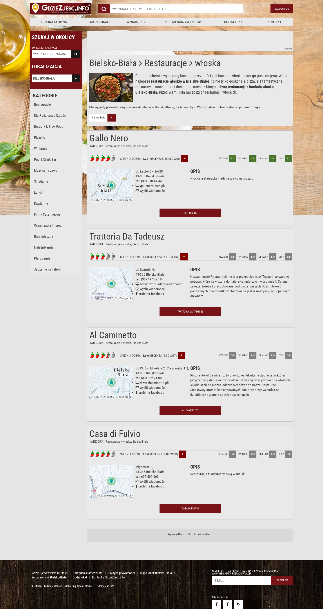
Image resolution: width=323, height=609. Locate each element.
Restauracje (42, 104)
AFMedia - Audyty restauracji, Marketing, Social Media (62, 586)
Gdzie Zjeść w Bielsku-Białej (49, 573)
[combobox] (176, 8)
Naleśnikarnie (44, 247)
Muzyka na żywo (45, 170)
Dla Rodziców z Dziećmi (50, 115)
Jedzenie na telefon (48, 269)
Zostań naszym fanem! (183, 22)
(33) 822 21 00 (151, 378)
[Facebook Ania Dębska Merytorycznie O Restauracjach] (227, 604)
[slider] (102, 158)
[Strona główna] (60, 8)
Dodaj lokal (234, 22)
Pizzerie (39, 137)
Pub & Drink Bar (45, 159)
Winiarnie (40, 148)
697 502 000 (150, 476)
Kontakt (274, 22)
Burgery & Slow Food (48, 126)
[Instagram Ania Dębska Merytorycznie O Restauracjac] (238, 604)
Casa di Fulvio (115, 433)
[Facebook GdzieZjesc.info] (216, 604)
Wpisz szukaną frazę (44, 47)
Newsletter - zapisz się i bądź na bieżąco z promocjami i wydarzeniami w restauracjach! (246, 572)
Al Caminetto (113, 335)
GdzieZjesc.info (105, 586)
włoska (127, 146)
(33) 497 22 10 (151, 279)
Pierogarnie (42, 258)
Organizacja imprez (48, 225)
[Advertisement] (167, 41)
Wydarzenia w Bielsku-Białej (49, 577)
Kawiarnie (41, 203)
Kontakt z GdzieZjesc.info (108, 577)
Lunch (38, 192)
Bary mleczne (43, 236)
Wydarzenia (136, 22)
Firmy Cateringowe (47, 214)
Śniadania (41, 181)
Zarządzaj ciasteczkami (88, 573)
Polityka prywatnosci (121, 573)
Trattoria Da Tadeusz (126, 236)
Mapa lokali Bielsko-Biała (156, 573)
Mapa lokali (100, 22)
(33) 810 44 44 (151, 181)
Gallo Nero (108, 138)
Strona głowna (54, 22)
